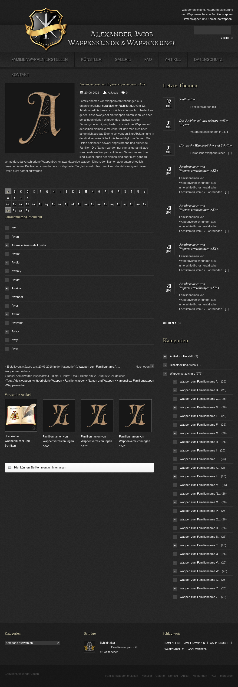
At (131, 204)
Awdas (16, 254)
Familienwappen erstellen (39, 60)
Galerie (123, 60)
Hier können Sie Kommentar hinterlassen (35, 467)
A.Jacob (113, 92)
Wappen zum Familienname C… (200, 398)
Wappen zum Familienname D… (200, 407)
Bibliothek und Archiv (183, 365)
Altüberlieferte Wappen (47, 380)
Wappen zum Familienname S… (200, 536)
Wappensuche (15, 385)
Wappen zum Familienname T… (200, 545)
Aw (14, 228)
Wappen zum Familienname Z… (200, 597)
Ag (47, 204)
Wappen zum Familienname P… (200, 511)
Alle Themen (169, 323)
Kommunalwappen (220, 19)
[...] (220, 107)
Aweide (16, 288)
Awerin (16, 314)
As (125, 204)
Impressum (226, 675)
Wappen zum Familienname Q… (200, 519)
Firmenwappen (192, 19)
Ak (73, 204)
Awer (15, 305)
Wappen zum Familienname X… (200, 579)
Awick (15, 331)
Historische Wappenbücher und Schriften (17, 441)
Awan (15, 236)
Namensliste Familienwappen (135, 380)
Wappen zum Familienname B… (200, 390)
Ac (21, 204)
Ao (99, 204)
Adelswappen (22, 380)
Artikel (173, 60)
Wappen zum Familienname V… (200, 562)
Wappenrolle (174, 649)
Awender (17, 297)
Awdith (16, 262)
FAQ (148, 60)
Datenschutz (208, 60)
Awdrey (16, 271)
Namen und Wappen (101, 380)
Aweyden (17, 323)
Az (28, 210)
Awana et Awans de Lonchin (29, 245)
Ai (60, 204)
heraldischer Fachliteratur (118, 105)
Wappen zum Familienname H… (200, 442)
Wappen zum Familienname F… (200, 424)
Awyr (15, 348)
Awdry (16, 279)
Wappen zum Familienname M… (200, 485)
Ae (34, 204)
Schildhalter (187, 99)
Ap (106, 204)
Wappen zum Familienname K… (200, 467)
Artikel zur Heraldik (182, 356)
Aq (112, 204)
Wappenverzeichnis (17, 371)
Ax (15, 210)
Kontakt (20, 75)
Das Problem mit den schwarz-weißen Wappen (203, 122)
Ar (118, 204)
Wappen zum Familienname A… (99, 366)
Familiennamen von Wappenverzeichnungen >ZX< (58, 441)
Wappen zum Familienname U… (200, 554)
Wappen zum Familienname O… (200, 502)
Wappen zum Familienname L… (200, 476)
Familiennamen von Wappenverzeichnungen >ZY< (96, 441)
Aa (8, 204)
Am (86, 204)
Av (145, 204)
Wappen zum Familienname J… (200, 459)
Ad (28, 204)
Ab (15, 204)
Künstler (91, 60)
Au (138, 204)
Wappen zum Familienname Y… (200, 588)
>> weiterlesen (109, 652)
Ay (21, 210)
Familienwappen (222, 14)
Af (40, 204)
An (93, 204)
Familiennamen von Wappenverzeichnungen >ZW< (199, 285)
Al (79, 204)
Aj (66, 204)
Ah (54, 204)
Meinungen (200, 675)
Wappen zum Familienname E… (200, 416)
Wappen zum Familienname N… (200, 493)
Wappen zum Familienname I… (199, 450)
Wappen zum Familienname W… (200, 571)
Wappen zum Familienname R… (200, 528)
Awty (15, 340)
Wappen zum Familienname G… (200, 433)
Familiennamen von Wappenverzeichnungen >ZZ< (134, 441)
